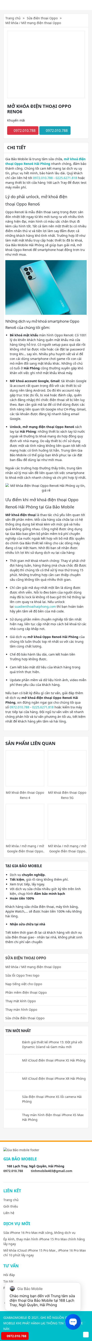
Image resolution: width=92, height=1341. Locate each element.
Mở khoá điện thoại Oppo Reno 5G (67, 795)
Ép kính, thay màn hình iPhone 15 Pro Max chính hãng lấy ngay (44, 1241)
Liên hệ (8, 1213)
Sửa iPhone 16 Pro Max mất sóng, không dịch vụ (39, 1232)
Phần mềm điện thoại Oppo (26, 992)
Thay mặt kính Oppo (20, 1001)
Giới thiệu (10, 1206)
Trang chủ (13, 18)
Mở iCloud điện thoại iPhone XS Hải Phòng (54, 1060)
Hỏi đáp (9, 1275)
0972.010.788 (24, 130)
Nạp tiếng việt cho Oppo (23, 984)
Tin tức (8, 1281)
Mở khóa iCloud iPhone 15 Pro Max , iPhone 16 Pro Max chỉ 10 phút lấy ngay (44, 1252)
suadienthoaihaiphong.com (35, 606)
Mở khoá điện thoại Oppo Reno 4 (25, 795)
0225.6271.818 (66, 178)
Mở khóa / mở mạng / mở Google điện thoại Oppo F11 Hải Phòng (25, 849)
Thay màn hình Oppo (21, 1009)
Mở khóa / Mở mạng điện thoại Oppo (33, 23)
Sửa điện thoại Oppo (42, 18)
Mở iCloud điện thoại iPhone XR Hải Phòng (54, 1078)
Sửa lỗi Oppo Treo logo (22, 975)
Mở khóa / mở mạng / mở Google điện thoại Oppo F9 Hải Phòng (67, 849)
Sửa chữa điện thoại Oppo (24, 1018)
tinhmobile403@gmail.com (51, 1171)
